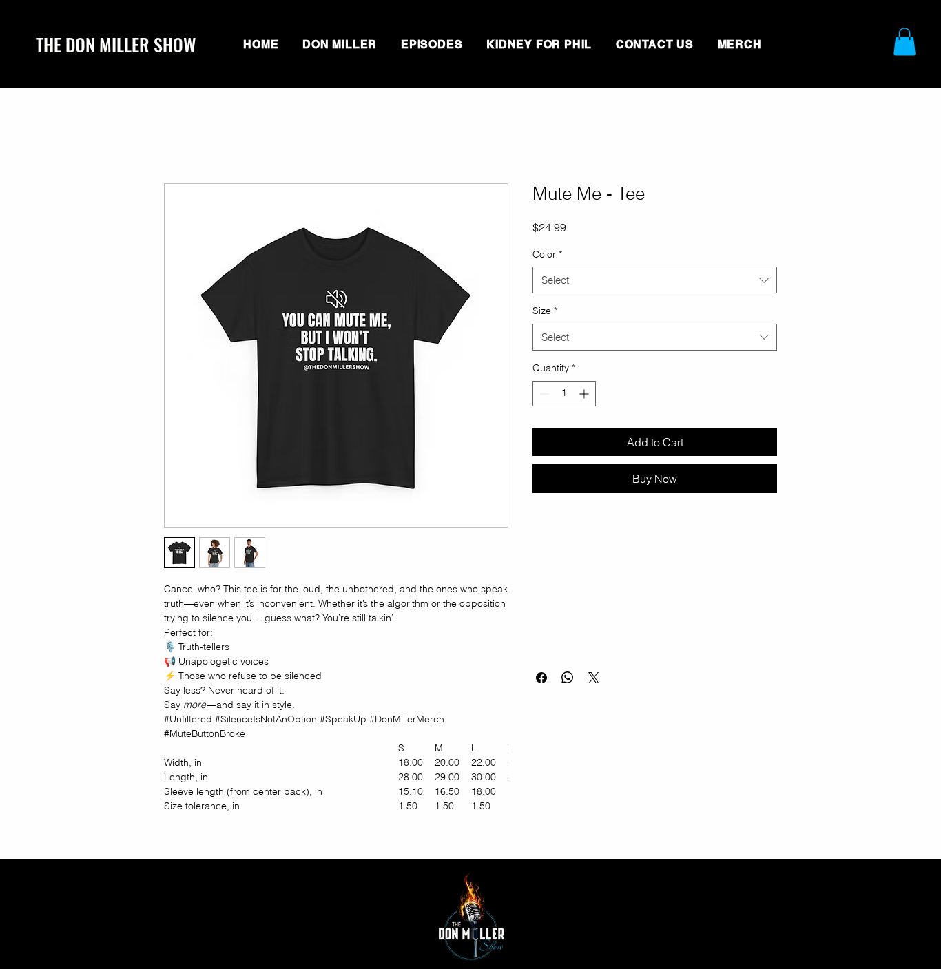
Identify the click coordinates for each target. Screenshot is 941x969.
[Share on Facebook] (541, 677)
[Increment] (585, 394)
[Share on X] (594, 677)
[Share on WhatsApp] (567, 677)
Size (544, 310)
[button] (904, 42)
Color (547, 254)
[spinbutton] (564, 394)
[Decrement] (543, 394)
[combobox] (654, 280)
